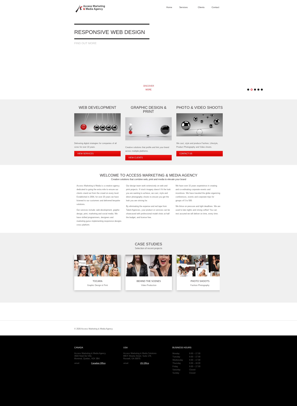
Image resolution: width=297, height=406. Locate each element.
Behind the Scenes (149, 281)
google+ (204, 328)
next (221, 247)
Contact (215, 7)
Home (169, 7)
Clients (201, 7)
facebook (215, 328)
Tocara (97, 281)
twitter (220, 328)
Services (183, 7)
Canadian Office (98, 363)
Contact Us (185, 153)
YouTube (209, 328)
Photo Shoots (200, 281)
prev (215, 247)
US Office (144, 363)
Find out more (85, 43)
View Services (85, 153)
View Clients (135, 157)
